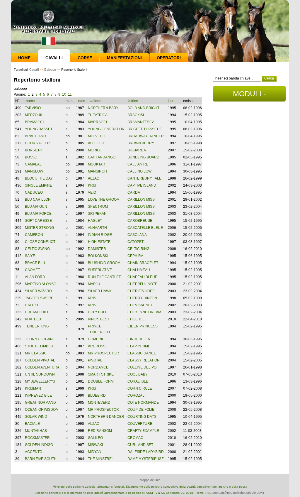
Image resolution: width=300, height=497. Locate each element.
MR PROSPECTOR (103, 353)
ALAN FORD (35, 277)
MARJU (94, 284)
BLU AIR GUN (36, 206)
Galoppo (50, 69)
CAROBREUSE (139, 221)
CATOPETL (136, 242)
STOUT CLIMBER (39, 346)
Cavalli (54, 57)
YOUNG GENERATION (106, 129)
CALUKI (31, 305)
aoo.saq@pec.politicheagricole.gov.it (238, 492)
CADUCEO (34, 192)
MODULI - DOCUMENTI (249, 95)
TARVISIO (33, 108)
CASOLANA (137, 235)
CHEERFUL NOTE (142, 284)
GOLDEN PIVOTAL (40, 360)
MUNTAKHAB (36, 431)
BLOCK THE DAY (39, 178)
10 (64, 94)
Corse (85, 57)
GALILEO (95, 438)
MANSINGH (97, 171)
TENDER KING (37, 326)
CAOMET (32, 270)
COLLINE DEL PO (141, 367)
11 (70, 94)
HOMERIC (96, 339)
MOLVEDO (96, 136)
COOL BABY (137, 374)
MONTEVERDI (99, 402)
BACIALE (32, 424)
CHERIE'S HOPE (141, 291)
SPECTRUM (98, 206)
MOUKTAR (96, 164)
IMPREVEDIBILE (38, 395)
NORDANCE (98, 367)
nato (81, 101)
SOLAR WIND (36, 417)
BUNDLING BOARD (143, 157)
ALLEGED (96, 143)
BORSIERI (33, 150)
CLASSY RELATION (143, 360)
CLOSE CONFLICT (40, 242)
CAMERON (34, 235)
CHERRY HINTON (142, 298)
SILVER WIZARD (38, 291)
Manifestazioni (124, 57)
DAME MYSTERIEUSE (145, 459)
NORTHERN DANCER (106, 417)
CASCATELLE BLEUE (145, 228)
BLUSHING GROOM (104, 263)
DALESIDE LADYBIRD (145, 452)
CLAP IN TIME (138, 346)
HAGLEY (95, 221)
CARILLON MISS (141, 199)
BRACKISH (136, 115)
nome (31, 101)
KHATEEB (33, 319)
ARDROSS (96, 346)
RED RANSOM (100, 431)
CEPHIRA (135, 256)
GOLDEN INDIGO (39, 445)
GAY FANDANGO (101, 157)
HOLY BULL (97, 312)
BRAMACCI (34, 122)
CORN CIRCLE (139, 388)
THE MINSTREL (101, 459)
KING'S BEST (98, 319)
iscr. (171, 101)
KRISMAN (33, 388)
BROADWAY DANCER (145, 136)
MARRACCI (97, 122)
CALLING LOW (139, 171)
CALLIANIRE (137, 164)
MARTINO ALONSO (40, 284)
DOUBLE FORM (101, 381)
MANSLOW (34, 171)
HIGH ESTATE (99, 242)
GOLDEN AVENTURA (42, 367)
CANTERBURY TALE (144, 178)
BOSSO (31, 157)
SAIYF (30, 256)
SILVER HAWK (100, 291)
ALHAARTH (97, 228)
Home (24, 57)
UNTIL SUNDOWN (40, 374)
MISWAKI (95, 445)
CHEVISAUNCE (140, 305)
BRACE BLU (35, 263)
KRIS (92, 185)
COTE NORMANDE (143, 402)
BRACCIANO (35, 136)
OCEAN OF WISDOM (42, 410)
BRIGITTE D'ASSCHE (144, 129)
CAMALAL (33, 164)
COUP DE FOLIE (140, 410)
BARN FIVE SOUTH (41, 459)
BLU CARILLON (38, 199)
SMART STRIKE (101, 374)
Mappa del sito (150, 480)
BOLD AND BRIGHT (143, 108)
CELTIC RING (138, 249)
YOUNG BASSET (38, 129)
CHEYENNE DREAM (144, 312)
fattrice (133, 101)
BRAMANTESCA (140, 122)
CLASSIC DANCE (141, 353)
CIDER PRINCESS (142, 326)
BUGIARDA (136, 150)
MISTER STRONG (39, 228)
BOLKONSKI (98, 256)
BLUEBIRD (97, 395)
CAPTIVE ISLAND (141, 185)
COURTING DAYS (141, 417)
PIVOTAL (95, 360)
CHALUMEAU (138, 270)
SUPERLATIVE (100, 270)
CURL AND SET (140, 445)
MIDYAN (94, 452)
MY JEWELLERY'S (40, 381)
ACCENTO (33, 452)
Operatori (169, 57)
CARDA (133, 192)
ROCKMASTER (37, 438)
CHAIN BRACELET (142, 263)
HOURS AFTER (37, 143)
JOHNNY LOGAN (39, 339)
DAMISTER (97, 249)
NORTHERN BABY (103, 108)
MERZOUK (33, 115)
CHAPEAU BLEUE (142, 277)
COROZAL (135, 395)
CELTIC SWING (37, 249)
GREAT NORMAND (40, 402)
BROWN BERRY (140, 143)
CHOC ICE (136, 319)
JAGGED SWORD (39, 298)
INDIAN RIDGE (100, 235)
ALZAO (93, 178)
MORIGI (94, 150)
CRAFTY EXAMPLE (143, 431)
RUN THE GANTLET (104, 277)
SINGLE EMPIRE (38, 185)
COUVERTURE (139, 424)
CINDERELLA (138, 339)
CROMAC (135, 438)
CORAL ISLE (137, 381)
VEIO (92, 192)
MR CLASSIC (36, 353)
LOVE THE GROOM (104, 199)
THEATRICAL (99, 115)
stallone (95, 101)
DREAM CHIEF (37, 312)
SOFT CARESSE (38, 221)
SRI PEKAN (97, 214)
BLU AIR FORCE (38, 214)
